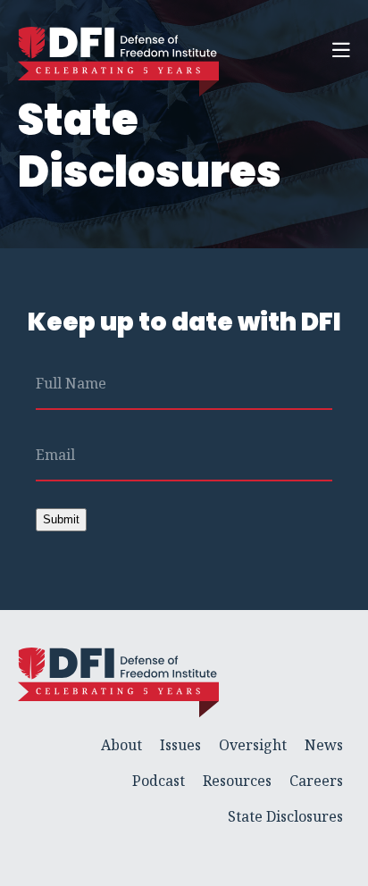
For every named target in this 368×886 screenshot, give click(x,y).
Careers (316, 780)
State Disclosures (285, 816)
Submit (61, 519)
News (324, 745)
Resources (237, 780)
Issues (180, 745)
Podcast (158, 780)
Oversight (253, 745)
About (121, 745)
